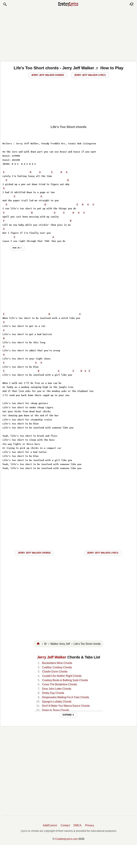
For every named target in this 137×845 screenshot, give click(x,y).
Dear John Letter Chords (56, 688)
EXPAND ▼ (68, 715)
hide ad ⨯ (17, 248)
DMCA (78, 825)
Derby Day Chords (53, 693)
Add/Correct (50, 825)
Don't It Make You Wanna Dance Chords (66, 705)
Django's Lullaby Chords (56, 701)
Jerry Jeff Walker (51, 657)
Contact (65, 825)
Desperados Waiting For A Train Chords (65, 697)
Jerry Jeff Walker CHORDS (34, 553)
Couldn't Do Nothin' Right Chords (62, 675)
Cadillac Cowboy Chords (57, 667)
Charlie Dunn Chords (54, 671)
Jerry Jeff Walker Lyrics (90, 75)
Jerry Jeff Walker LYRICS (102, 553)
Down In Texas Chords (55, 710)
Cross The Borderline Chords (59, 684)
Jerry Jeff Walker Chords (47, 75)
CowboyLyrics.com (66, 838)
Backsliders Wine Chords (57, 663)
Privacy (89, 825)
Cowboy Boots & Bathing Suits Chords (65, 680)
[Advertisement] (68, 33)
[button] (5, 4)
